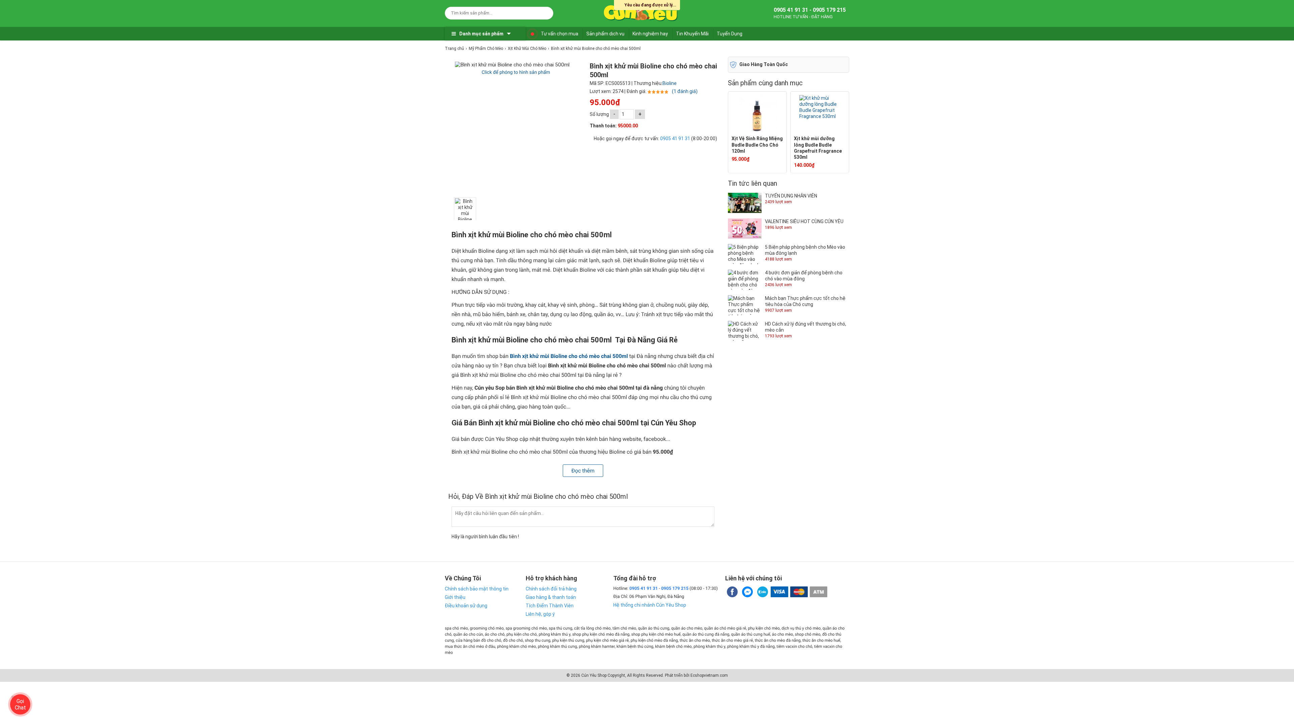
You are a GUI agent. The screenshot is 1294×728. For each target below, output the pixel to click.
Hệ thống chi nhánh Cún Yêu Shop (649, 605)
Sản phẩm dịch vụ (605, 33)
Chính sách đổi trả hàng (551, 589)
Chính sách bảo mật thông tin (477, 589)
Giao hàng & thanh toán (551, 597)
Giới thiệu (455, 597)
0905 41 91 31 (675, 138)
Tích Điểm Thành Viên (550, 605)
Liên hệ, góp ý (540, 614)
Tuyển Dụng (729, 33)
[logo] (641, 12)
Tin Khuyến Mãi (692, 33)
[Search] (544, 12)
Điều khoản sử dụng (466, 605)
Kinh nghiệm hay (650, 33)
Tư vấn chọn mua (559, 33)
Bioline (670, 83)
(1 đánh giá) (685, 91)
